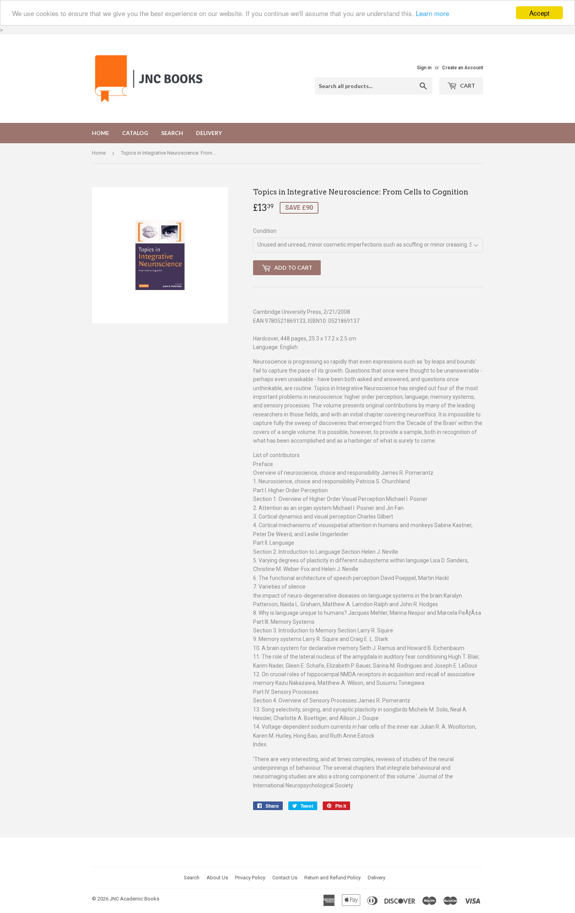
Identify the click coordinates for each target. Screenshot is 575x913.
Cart (467, 85)
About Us (217, 878)
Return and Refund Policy (332, 878)
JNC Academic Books (134, 899)
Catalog (135, 133)
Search (172, 133)
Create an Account (462, 67)
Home (100, 133)
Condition (265, 231)
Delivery (209, 133)
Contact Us (284, 878)
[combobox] (373, 86)
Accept (539, 13)
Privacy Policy (250, 878)
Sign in (424, 67)
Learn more (432, 13)
